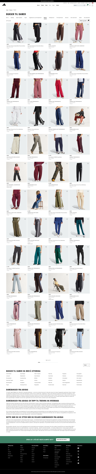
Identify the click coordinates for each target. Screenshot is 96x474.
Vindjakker (22, 382)
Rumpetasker (9, 378)
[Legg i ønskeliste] (25, 25)
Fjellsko (64, 380)
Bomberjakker (9, 382)
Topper (7, 384)
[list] (48, 17)
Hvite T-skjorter (37, 373)
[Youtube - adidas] (82, 463)
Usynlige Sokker (37, 382)
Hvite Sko (50, 373)
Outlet (57, 5)
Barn (47, 5)
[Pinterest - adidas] (82, 457)
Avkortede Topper (9, 380)
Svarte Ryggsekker (66, 382)
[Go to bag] (92, 5)
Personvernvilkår (49, 471)
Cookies (44, 471)
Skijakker (50, 378)
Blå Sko (35, 378)
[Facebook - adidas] (82, 448)
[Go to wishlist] (89, 5)
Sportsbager (22, 373)
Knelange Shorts (23, 384)
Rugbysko (64, 373)
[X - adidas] (82, 454)
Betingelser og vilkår (56, 471)
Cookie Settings (33, 471)
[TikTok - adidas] (82, 460)
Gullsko (35, 380)
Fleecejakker (79, 373)
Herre (38, 5)
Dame (42, 5)
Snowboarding (23, 378)
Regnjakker (36, 384)
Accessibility (63, 471)
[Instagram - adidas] (82, 451)
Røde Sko (50, 382)
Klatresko (64, 384)
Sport (53, 5)
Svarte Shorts (79, 382)
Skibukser (50, 380)
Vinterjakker (64, 378)
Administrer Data (40, 471)
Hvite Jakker (79, 378)
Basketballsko (79, 380)
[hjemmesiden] (4, 4)
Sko (50, 5)
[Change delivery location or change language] (92, 3)
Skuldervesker (51, 384)
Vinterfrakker (8, 373)
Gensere (22, 380)
